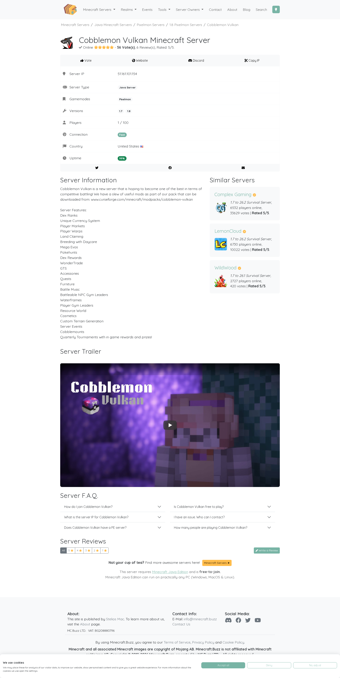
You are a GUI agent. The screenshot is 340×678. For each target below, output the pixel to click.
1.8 (128, 111)
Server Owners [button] (188, 9)
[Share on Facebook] (170, 168)
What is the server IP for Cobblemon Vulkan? (96, 517)
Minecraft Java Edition (170, 571)
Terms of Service (177, 642)
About (85, 624)
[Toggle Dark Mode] (276, 9)
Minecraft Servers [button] (97, 9)
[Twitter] (248, 620)
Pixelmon (125, 99)
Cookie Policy (233, 642)
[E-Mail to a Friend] (243, 168)
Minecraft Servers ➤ (217, 563)
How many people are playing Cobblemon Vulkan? (210, 528)
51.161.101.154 (127, 73)
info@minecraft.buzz (200, 619)
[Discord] (228, 620)
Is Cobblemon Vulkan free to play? (199, 507)
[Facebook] (238, 620)
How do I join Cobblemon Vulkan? (88, 507)
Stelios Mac (115, 619)
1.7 (120, 111)
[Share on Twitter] (97, 168)
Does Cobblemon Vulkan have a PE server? (95, 528)
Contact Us (181, 624)
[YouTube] (258, 620)
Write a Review (268, 550)
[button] (129, 9)
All (63, 550)
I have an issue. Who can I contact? (199, 517)
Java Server (127, 87)
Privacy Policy (203, 642)
